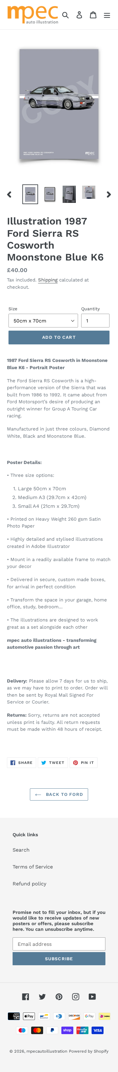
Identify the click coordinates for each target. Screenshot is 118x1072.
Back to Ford (63, 794)
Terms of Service (33, 867)
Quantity (90, 308)
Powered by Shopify (89, 1051)
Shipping (48, 280)
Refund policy (29, 884)
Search (21, 850)
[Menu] (107, 15)
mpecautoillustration (46, 1051)
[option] (30, 194)
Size (12, 308)
